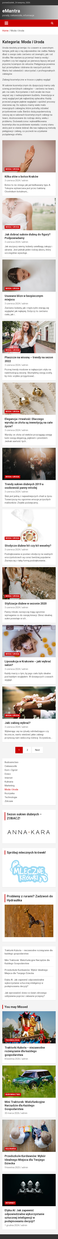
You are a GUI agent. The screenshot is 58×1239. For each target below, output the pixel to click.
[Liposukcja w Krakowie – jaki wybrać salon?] (29, 641)
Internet (9, 777)
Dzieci (8, 774)
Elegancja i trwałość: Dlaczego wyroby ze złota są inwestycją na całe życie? (29, 422)
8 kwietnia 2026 (12, 1059)
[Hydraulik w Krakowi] (29, 906)
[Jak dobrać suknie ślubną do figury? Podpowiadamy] (29, 214)
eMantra (11, 11)
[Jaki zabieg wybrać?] (29, 702)
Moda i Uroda (12, 169)
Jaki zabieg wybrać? (17, 722)
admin (25, 180)
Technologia (11, 797)
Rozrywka (10, 793)
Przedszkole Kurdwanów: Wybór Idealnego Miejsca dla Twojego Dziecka (25, 1159)
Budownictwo (11, 762)
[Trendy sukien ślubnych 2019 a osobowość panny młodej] (29, 464)
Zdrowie (9, 801)
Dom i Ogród (11, 770)
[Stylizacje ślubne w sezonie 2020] (29, 583)
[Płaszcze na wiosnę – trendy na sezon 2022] (29, 337)
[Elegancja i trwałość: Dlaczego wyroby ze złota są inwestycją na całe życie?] (29, 398)
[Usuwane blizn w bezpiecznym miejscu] (29, 275)
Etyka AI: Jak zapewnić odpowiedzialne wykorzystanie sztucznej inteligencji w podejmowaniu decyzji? (24, 983)
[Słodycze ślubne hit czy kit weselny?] (29, 525)
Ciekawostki (11, 766)
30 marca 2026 (12, 1113)
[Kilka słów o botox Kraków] (29, 156)
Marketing (10, 785)
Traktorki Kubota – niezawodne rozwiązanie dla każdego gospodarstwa (25, 1051)
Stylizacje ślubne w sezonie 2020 (26, 603)
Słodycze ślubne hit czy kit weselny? (28, 545)
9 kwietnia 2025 (12, 1167)
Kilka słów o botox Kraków (21, 176)
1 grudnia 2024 (12, 1225)
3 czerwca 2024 (12, 180)
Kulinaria (9, 781)
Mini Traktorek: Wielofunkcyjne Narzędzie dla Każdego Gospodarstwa (25, 1105)
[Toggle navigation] (6, 23)
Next (37, 750)
